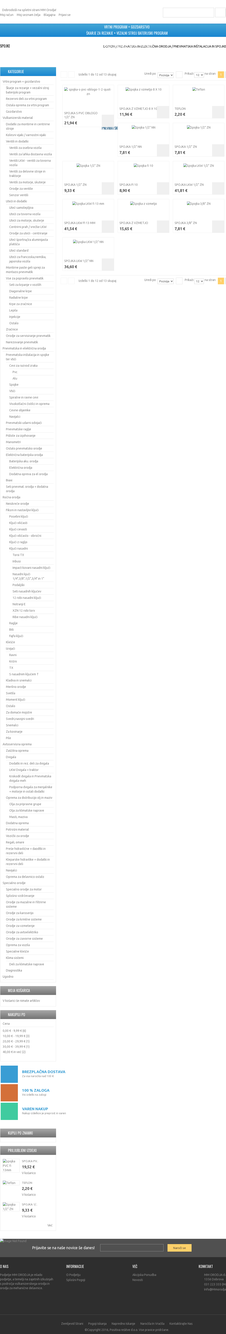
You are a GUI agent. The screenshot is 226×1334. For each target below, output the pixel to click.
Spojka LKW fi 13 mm (79, 223)
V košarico (29, 1173)
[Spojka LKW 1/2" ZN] (199, 165)
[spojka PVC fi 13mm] (11, 1166)
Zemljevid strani (72, 1323)
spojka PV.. (30, 1161)
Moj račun (6, 15)
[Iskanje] (209, 12)
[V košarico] (108, 121)
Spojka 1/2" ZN (186, 146)
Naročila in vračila (152, 1323)
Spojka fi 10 (128, 184)
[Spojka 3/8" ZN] (199, 203)
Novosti (137, 1280)
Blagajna (49, 15)
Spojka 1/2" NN (130, 146)
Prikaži (189, 73)
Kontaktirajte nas (181, 1323)
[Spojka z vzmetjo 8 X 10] (143, 89)
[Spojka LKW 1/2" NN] (88, 242)
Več (50, 1225)
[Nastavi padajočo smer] (179, 74)
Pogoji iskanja (97, 1323)
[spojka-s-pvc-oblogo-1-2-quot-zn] (88, 91)
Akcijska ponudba (144, 1275)
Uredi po (150, 73)
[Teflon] (199, 89)
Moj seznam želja (28, 15)
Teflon (180, 108)
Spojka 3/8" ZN (186, 223)
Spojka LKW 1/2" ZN (189, 184)
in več (12, 1052)
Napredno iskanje (123, 1323)
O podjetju (73, 1275)
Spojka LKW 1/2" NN (78, 261)
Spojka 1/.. (29, 1204)
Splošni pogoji (75, 1280)
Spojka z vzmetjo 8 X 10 (138, 108)
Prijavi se (65, 15)
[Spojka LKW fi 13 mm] (88, 203)
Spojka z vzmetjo (133, 223)
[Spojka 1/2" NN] (143, 127)
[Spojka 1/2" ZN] (199, 127)
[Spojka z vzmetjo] (143, 203)
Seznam (71, 74)
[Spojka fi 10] (143, 165)
